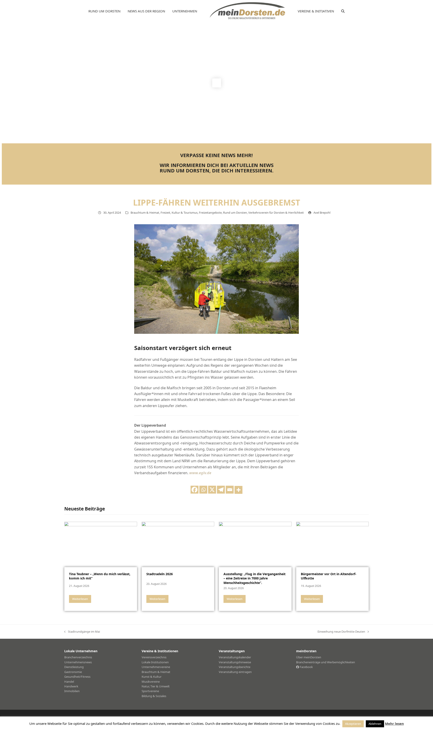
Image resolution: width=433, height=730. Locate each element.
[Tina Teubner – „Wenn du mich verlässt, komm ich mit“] (100, 544)
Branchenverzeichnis (78, 657)
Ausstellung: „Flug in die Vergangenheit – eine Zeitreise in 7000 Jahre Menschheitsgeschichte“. (254, 578)
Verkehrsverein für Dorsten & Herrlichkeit (276, 213)
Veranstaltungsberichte (234, 667)
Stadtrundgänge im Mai (82, 631)
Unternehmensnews (78, 662)
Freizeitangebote (210, 213)
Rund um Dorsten (235, 213)
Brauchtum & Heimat (145, 213)
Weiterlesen (80, 599)
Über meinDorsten (308, 657)
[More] (238, 490)
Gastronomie (73, 672)
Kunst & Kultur (151, 677)
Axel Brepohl (321, 213)
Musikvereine (151, 682)
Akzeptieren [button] (353, 724)
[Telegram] (221, 490)
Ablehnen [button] (375, 724)
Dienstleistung (74, 667)
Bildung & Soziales (154, 696)
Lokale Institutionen (155, 662)
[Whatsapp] (203, 490)
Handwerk (71, 686)
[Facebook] (194, 490)
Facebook (306, 667)
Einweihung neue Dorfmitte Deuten (341, 631)
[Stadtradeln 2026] (178, 544)
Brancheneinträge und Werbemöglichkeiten (325, 662)
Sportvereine (150, 691)
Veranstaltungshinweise (235, 662)
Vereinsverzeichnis (154, 657)
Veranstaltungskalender (235, 657)
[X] (212, 490)
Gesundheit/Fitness (77, 677)
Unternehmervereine (156, 667)
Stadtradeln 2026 (159, 574)
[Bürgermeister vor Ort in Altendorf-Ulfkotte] (332, 544)
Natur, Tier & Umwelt (156, 686)
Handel (69, 682)
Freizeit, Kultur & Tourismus (179, 213)
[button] (343, 11)
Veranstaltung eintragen (235, 672)
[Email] (230, 490)
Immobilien (72, 691)
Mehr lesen (394, 723)
